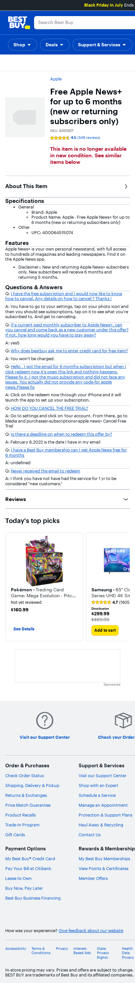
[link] (111, 602)
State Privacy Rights (103, 953)
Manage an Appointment (103, 805)
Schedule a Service (97, 795)
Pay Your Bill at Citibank (28, 868)
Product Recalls (20, 815)
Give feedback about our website (91, 930)
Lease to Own (18, 878)
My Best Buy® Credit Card (30, 858)
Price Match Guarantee (27, 805)
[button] (22, 45)
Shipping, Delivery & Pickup (32, 785)
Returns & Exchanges (26, 795)
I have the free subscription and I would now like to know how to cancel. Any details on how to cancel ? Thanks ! (63, 296)
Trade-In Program (22, 824)
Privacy (62, 949)
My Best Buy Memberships (104, 858)
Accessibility (15, 949)
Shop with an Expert (98, 785)
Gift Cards (15, 834)
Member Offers (93, 878)
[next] (124, 587)
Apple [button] (56, 78)
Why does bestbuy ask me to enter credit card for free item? (69, 350)
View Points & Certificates (103, 868)
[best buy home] (19, 22)
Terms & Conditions (40, 951)
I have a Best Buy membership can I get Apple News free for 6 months (66, 452)
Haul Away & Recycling (101, 824)
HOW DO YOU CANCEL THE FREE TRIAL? (49, 408)
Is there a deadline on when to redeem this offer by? (61, 434)
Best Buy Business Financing (33, 898)
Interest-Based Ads (82, 951)
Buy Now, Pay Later (24, 888)
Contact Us (90, 834)
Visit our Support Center (102, 775)
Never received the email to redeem (45, 470)
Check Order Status (24, 775)
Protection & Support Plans (105, 815)
